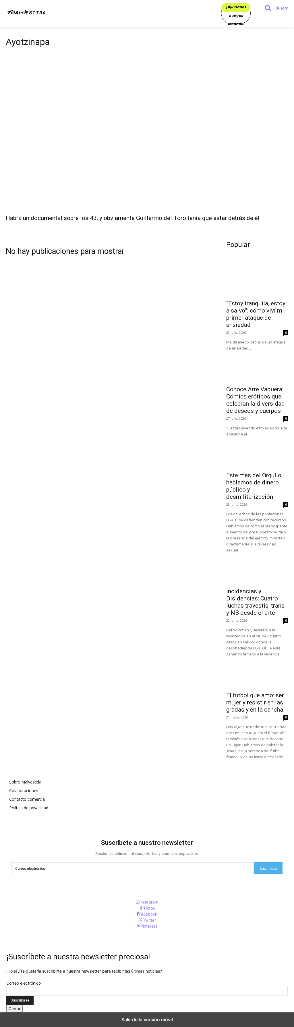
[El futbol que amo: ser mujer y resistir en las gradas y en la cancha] (257, 672)
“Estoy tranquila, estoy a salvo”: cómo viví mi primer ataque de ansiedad (255, 314)
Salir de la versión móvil (147, 1019)
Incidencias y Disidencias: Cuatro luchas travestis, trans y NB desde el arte (255, 602)
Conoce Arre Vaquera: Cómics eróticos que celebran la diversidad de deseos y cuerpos (255, 400)
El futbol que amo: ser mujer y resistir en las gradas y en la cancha (255, 702)
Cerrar (14, 1008)
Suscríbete (268, 868)
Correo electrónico (23, 983)
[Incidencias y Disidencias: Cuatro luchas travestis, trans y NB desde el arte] (257, 568)
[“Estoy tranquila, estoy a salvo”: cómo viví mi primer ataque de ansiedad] (257, 280)
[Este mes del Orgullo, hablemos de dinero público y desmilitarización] (257, 452)
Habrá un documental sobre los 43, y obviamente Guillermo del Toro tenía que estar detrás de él (133, 218)
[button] (274, 8)
